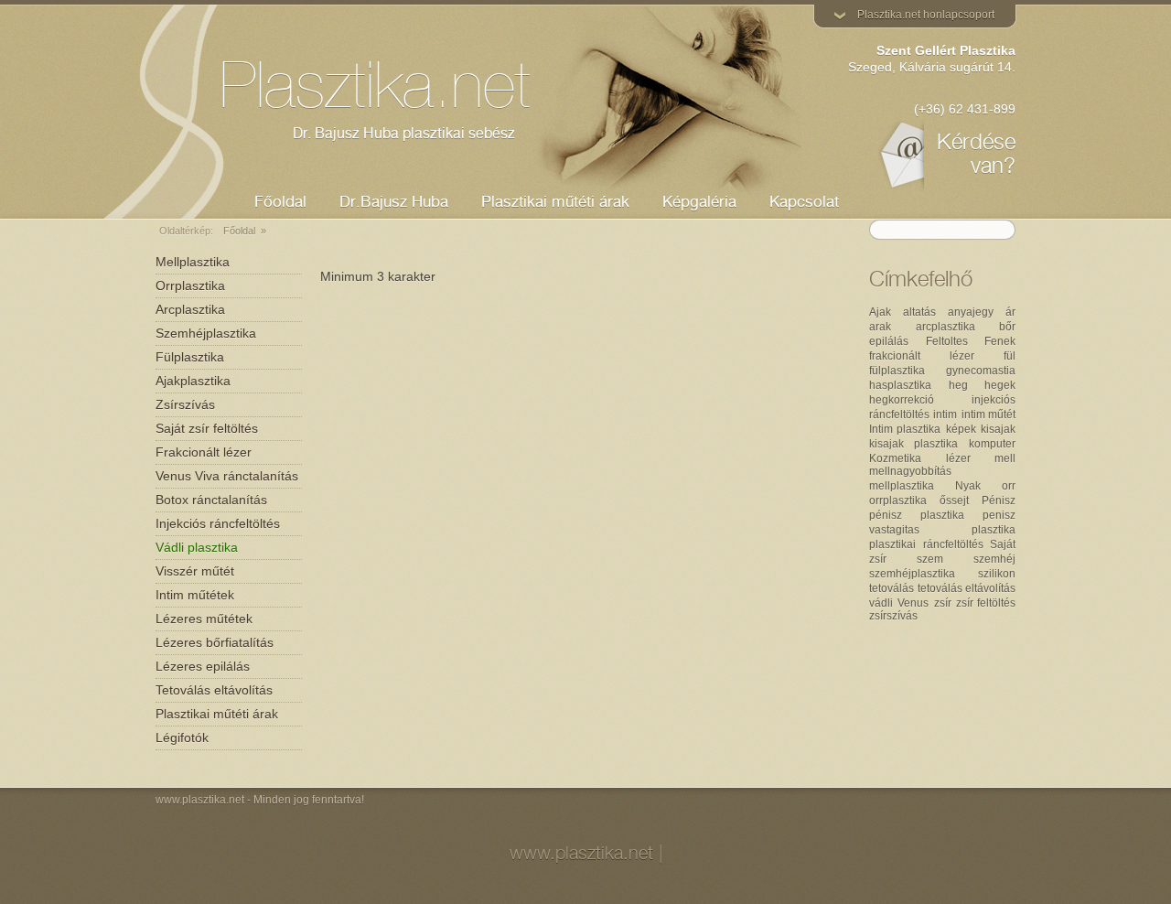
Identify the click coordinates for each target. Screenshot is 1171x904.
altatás (919, 312)
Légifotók (182, 737)
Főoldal (280, 203)
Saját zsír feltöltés (207, 428)
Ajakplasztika (193, 380)
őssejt (954, 500)
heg (958, 385)
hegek (999, 385)
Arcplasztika (190, 309)
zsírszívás (893, 615)
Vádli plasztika (197, 547)
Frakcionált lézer (204, 452)
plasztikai (892, 544)
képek (961, 429)
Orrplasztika (190, 285)
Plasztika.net (375, 93)
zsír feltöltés (985, 603)
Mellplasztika (193, 261)
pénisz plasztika (916, 515)
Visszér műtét (195, 571)
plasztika (993, 529)
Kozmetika (895, 458)
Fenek (999, 341)
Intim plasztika (904, 429)
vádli (881, 603)
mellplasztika (901, 485)
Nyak (968, 485)
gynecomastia (980, 370)
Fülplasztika (190, 357)
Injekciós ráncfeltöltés (218, 523)
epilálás (888, 341)
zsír (942, 603)
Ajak (880, 312)
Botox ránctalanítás (211, 499)
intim (945, 414)
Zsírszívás (185, 404)
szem (930, 559)
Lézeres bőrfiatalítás (215, 642)
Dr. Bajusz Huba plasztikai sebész (404, 135)
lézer (958, 458)
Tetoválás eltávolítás (214, 690)
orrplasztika (898, 500)
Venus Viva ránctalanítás (227, 475)
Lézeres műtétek (204, 618)
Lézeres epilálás (203, 666)
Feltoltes (947, 341)
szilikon (996, 573)
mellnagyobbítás (910, 471)
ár (1010, 312)
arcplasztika (945, 326)
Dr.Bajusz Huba (393, 203)
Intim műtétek (195, 594)
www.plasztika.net (200, 799)
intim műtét (988, 414)
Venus (913, 603)
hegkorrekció (901, 399)
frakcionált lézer (921, 356)
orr (1008, 485)
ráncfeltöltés (953, 544)
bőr (1007, 326)
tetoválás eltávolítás (966, 588)
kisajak (998, 429)
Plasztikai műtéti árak (217, 713)
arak (880, 326)
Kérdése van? (976, 156)
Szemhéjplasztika (206, 333)
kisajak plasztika (913, 443)
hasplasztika (900, 385)
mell (1004, 458)
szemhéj (994, 559)
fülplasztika (897, 370)
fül (1009, 356)
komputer (992, 443)
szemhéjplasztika (912, 573)
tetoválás (891, 588)
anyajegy (971, 312)
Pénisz (998, 500)
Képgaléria (699, 203)
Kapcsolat (804, 203)
